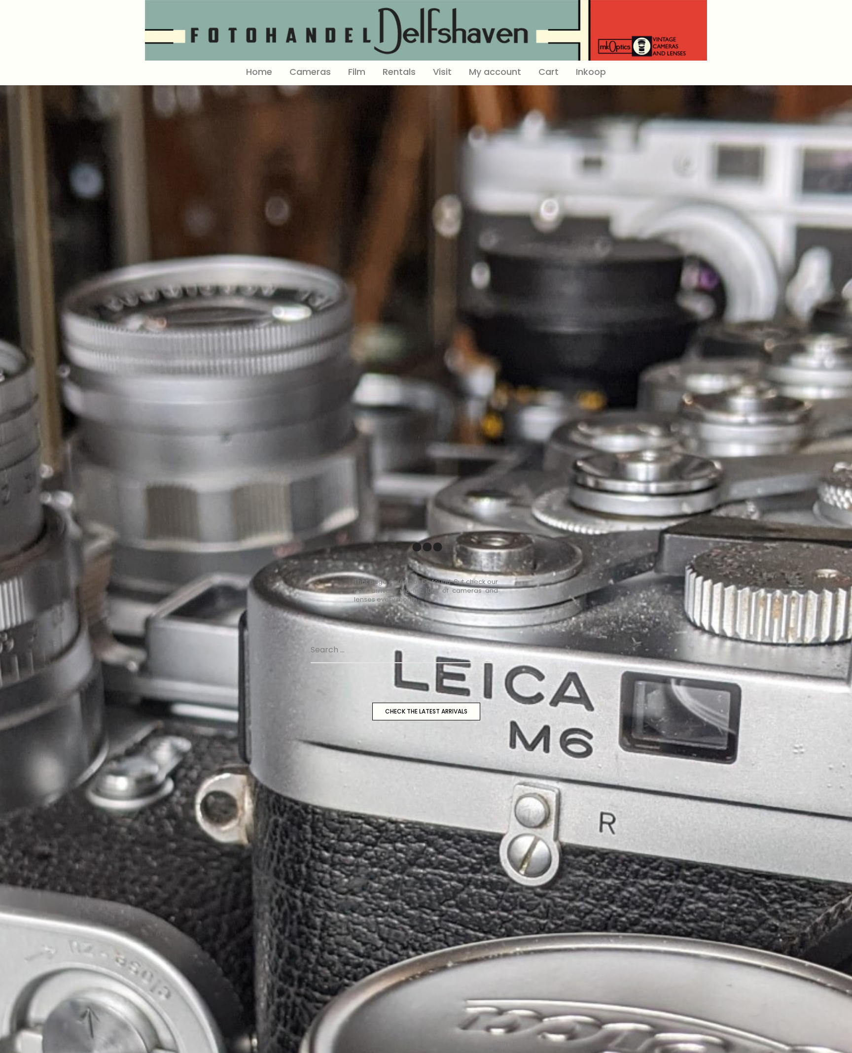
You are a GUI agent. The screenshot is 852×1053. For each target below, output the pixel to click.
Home (259, 72)
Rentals (399, 72)
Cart (548, 72)
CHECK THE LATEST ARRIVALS (426, 711)
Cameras (310, 72)
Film (356, 72)
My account (495, 72)
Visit (442, 72)
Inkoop (591, 72)
